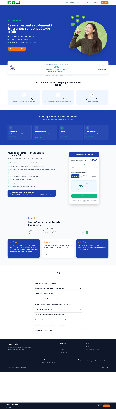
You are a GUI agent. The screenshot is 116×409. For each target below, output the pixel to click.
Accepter (106, 405)
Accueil (66, 2)
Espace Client (95, 2)
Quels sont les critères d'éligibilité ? (45, 283)
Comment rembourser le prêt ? (44, 309)
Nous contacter (63, 352)
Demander (104, 2)
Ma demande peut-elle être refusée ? (46, 299)
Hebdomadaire (76, 176)
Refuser (100, 405)
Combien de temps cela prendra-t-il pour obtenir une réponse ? (53, 304)
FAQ (78, 2)
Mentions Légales (90, 347)
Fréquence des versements (78, 172)
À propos (62, 349)
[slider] (84, 165)
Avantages (72, 2)
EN (87, 2)
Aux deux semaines (85, 176)
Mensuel (94, 176)
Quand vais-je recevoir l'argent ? (44, 293)
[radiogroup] (84, 176)
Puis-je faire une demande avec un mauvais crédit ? (50, 288)
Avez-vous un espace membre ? (44, 330)
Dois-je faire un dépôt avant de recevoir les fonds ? (50, 314)
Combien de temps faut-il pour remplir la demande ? (50, 320)
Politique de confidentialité (92, 349)
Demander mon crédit (16, 49)
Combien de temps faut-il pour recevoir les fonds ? (50, 325)
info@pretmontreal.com (51, 361)
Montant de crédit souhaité (78, 160)
